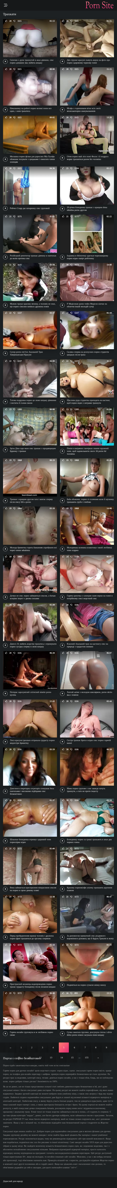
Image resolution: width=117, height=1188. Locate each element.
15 (72, 1057)
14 (61, 1057)
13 (51, 1057)
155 (87, 1057)
